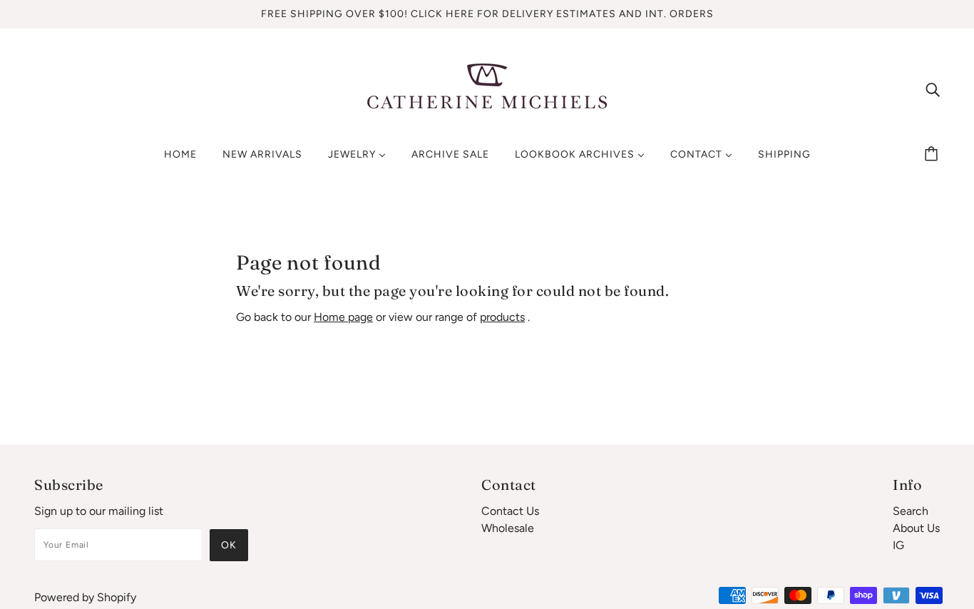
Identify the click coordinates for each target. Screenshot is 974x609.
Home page (343, 317)
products (502, 317)
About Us (916, 528)
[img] (932, 89)
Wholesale (507, 528)
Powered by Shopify (85, 597)
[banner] (487, 88)
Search (910, 511)
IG (898, 545)
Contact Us (510, 511)
